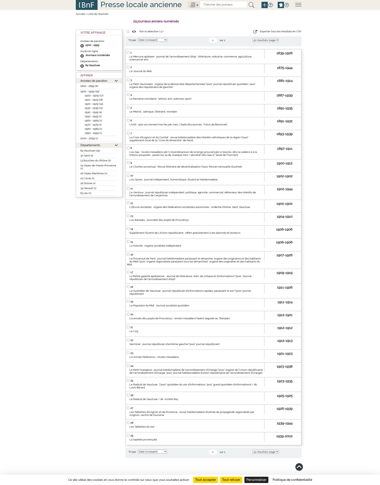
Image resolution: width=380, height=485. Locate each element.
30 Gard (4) (86, 155)
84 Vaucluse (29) (90, 150)
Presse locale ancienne (141, 4)
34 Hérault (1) (88, 188)
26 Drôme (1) (88, 183)
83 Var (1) (85, 193)
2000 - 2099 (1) (89, 138)
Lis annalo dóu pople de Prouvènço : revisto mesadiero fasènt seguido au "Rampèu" (180, 318)
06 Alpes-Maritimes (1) (93, 173)
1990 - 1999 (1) (93, 132)
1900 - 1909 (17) (94, 95)
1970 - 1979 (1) (93, 124)
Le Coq (133, 331)
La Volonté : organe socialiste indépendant (155, 245)
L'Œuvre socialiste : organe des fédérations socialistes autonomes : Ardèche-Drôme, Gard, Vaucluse (189, 207)
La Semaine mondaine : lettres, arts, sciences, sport (160, 98)
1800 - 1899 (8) (89, 86)
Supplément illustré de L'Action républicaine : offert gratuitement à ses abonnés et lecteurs (184, 232)
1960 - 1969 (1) (93, 120)
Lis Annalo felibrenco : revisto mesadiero (154, 356)
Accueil (80, 13)
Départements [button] (90, 145)
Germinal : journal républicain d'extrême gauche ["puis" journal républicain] (174, 344)
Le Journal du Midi (140, 71)
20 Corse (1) (87, 178)
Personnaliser (256, 480)
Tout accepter (205, 480)
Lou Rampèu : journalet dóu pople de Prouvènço (159, 219)
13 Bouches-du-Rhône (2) (95, 160)
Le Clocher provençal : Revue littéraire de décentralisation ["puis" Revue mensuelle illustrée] (185, 166)
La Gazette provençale (143, 439)
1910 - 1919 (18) (94, 99)
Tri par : (132, 40)
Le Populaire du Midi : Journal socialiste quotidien (159, 305)
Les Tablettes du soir (142, 426)
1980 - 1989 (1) (93, 128)
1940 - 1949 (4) (93, 112)
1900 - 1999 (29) (90, 91)
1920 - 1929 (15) (94, 103)
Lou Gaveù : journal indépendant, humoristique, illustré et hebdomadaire (173, 179)
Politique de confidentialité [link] (292, 480)
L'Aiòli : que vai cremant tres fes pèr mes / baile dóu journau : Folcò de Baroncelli (178, 124)
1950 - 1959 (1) (93, 116)
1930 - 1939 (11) (94, 108)
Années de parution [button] (93, 80)
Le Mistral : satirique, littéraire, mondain (153, 111)
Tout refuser (231, 480)
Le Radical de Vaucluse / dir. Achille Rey (153, 399)
